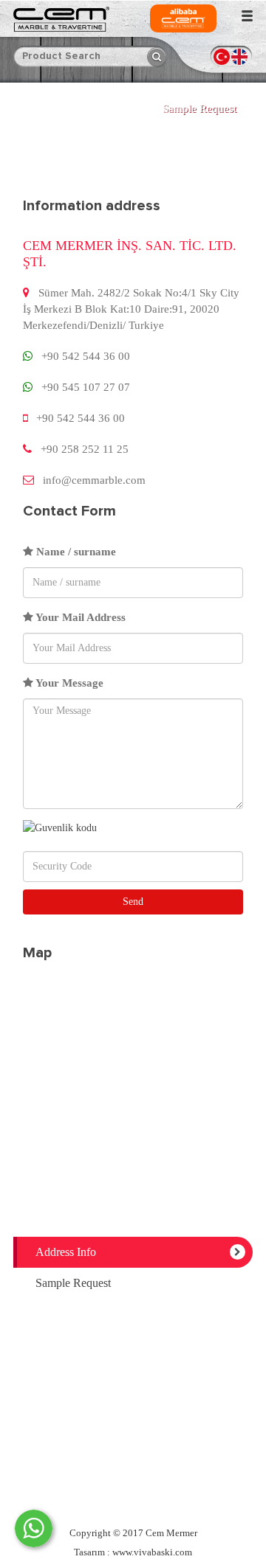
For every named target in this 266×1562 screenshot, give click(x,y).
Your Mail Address (79, 617)
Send (133, 901)
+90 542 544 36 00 (85, 356)
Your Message (68, 683)
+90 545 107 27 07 (85, 387)
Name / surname (74, 552)
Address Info (65, 1252)
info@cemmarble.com (94, 480)
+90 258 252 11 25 (85, 449)
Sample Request (199, 108)
